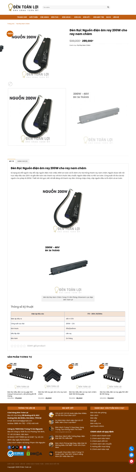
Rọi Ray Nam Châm (23, 23)
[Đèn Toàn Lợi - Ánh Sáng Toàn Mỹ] (23, 7)
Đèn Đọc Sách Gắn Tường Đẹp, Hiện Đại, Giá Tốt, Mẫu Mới (70, 437)
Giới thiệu (33, 17)
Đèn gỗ (93, 421)
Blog (108, 17)
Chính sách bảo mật (100, 449)
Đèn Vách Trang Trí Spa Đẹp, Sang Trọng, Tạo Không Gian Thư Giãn (69, 428)
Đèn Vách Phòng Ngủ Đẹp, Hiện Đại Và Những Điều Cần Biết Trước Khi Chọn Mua (71, 445)
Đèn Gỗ (86, 17)
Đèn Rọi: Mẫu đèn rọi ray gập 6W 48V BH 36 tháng (114, 393)
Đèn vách (94, 415)
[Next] (15, 83)
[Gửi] (108, 7)
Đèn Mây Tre (98, 17)
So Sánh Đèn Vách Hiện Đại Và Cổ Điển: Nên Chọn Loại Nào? (69, 421)
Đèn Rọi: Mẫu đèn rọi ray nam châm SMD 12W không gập (82, 393)
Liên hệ (116, 17)
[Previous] (8, 148)
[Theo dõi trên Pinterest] (21, 447)
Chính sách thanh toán (101, 436)
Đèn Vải (77, 17)
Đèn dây (93, 418)
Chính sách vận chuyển (102, 444)
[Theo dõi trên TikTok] (13, 447)
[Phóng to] (10, 84)
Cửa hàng (44, 17)
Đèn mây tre (95, 423)
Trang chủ (22, 17)
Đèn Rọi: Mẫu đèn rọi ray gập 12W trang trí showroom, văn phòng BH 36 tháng (21, 394)
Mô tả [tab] (11, 161)
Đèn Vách (66, 17)
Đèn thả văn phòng (98, 413)
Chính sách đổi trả (99, 441)
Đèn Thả (54, 17)
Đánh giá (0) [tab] (22, 161)
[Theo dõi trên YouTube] (28, 447)
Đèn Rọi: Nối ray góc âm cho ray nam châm (52, 393)
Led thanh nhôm (97, 426)
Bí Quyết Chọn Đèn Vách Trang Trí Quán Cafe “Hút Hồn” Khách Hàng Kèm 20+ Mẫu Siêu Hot (69, 454)
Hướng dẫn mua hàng (101, 447)
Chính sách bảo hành (101, 438)
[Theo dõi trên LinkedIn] (24, 447)
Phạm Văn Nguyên (37, 443)
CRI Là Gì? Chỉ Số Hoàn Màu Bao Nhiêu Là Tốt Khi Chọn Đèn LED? (70, 414)
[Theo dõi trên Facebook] (9, 447)
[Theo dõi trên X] (17, 447)
